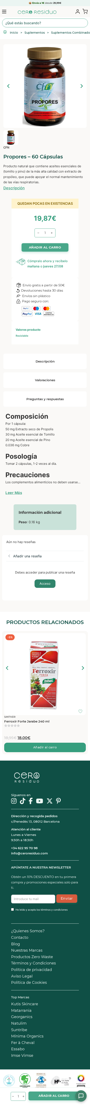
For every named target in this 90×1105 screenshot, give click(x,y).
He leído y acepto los (41, 909)
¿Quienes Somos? (28, 931)
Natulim (19, 1023)
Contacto (19, 937)
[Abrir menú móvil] (4, 11)
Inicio (14, 33)
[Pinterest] (58, 801)
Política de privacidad (31, 969)
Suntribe (19, 1030)
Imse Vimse (22, 1055)
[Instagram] (14, 801)
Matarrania (21, 1010)
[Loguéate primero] (81, 637)
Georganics (21, 1017)
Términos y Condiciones (33, 963)
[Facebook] (31, 801)
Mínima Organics (27, 1036)
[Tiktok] (22, 801)
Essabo (17, 1049)
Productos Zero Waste (32, 957)
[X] (49, 801)
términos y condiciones (54, 909)
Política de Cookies (29, 982)
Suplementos (34, 33)
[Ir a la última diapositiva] (7, 668)
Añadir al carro (45, 747)
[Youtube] (39, 801)
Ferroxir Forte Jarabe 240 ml (26, 721)
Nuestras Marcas (26, 950)
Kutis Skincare (24, 1004)
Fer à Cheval (23, 1042)
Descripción (14, 188)
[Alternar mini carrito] (84, 11)
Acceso (45, 584)
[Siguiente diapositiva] (81, 86)
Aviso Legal (22, 976)
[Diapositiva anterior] (8, 86)
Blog (15, 944)
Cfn (6, 147)
